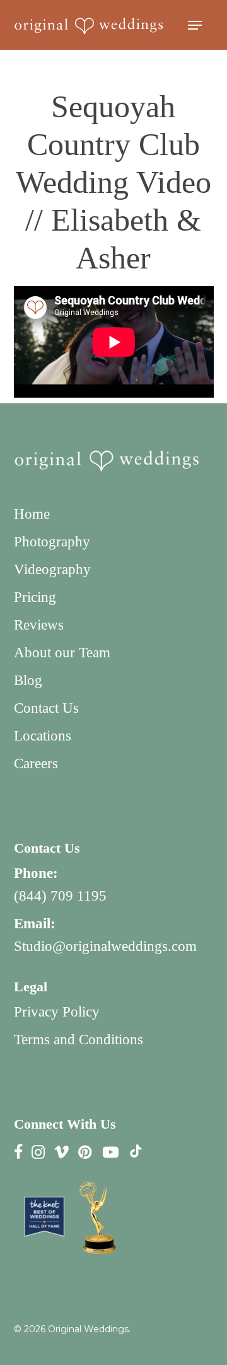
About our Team (62, 652)
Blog (28, 680)
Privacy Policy (57, 1012)
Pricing (35, 597)
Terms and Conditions (78, 1039)
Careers (36, 763)
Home (32, 514)
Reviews (39, 625)
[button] (195, 25)
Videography (52, 569)
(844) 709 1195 (60, 896)
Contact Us (46, 708)
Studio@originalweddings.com (105, 946)
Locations (42, 736)
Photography (52, 542)
